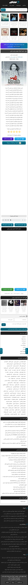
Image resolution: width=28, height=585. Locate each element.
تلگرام (7, 582)
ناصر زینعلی (23, 414)
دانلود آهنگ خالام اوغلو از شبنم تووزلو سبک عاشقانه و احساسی (14, 516)
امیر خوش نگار (23, 366)
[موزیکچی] (14, 2)
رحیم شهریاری (14, 376)
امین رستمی (23, 368)
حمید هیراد (23, 376)
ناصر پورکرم (6, 412)
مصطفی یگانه (9, 403)
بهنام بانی (16, 372)
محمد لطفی (17, 410)
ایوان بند (14, 370)
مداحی (24, 5)
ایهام (6, 370)
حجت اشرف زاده (22, 374)
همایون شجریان (13, 414)
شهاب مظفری (5, 385)
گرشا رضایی (18, 395)
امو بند (9, 370)
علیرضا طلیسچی (16, 387)
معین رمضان (11, 408)
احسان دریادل (16, 366)
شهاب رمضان (23, 387)
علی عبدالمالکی (9, 387)
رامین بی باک (7, 376)
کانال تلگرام (19, 139)
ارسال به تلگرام (20, 289)
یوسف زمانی (6, 414)
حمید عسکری (15, 374)
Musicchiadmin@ (16, 46)
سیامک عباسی (7, 380)
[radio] (19, 132)
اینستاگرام (19, 582)
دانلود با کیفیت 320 (20, 225)
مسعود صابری (16, 403)
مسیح (10, 412)
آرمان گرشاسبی (22, 362)
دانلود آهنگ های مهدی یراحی (14, 229)
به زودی (24, 337)
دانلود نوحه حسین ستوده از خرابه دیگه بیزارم (14, 569)
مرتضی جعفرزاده (14, 399)
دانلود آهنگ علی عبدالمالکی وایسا (19, 474)
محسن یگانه (4, 408)
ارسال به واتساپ (6, 289)
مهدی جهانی (23, 408)
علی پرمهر (24, 393)
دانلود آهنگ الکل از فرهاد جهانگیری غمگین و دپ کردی (14, 422)
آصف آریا (6, 362)
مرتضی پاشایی (23, 401)
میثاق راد (24, 412)
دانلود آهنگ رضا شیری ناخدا (20, 462)
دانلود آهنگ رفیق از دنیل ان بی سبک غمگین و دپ (15, 424)
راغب (9, 378)
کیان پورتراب (23, 397)
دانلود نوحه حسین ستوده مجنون (14, 567)
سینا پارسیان (23, 385)
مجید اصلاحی (16, 405)
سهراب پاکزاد (16, 382)
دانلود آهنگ (20, 57)
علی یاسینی (11, 391)
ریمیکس (24, 343)
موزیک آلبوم (23, 351)
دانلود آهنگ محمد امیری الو (20, 491)
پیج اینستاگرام (7, 139)
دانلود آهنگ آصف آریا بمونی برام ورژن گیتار (17, 470)
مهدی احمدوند (9, 401)
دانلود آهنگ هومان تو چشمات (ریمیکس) (17, 460)
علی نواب (19, 393)
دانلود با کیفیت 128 (6, 225)
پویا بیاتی (11, 372)
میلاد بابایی (11, 410)
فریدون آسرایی (13, 393)
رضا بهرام (13, 378)
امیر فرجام (23, 370)
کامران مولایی (12, 395)
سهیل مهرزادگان (22, 380)
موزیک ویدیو (23, 353)
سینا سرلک (11, 385)
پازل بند (6, 372)
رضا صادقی (23, 378)
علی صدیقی (6, 391)
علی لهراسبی (9, 389)
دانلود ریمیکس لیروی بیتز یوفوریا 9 (18, 453)
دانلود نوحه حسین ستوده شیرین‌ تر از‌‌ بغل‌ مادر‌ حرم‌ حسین (14, 572)
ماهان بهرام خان (22, 399)
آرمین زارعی (16, 362)
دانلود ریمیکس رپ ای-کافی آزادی (19, 468)
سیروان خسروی (14, 380)
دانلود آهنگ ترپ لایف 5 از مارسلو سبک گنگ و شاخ (15, 433)
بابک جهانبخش (22, 372)
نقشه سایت (4, 5)
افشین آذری (11, 368)
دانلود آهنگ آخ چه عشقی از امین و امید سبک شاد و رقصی (14, 493)
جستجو (3, 10)
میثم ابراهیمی (23, 403)
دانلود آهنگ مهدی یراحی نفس (17, 51)
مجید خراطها (16, 408)
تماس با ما (12, 5)
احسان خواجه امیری (17, 364)
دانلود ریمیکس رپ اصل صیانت (19, 487)
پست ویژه (24, 339)
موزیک (22, 293)
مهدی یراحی (12, 57)
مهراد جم (6, 410)
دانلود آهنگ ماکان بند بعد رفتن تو (19, 472)
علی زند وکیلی (16, 389)
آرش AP (24, 364)
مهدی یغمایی (23, 405)
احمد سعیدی (9, 366)
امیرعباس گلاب (10, 364)
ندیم (19, 414)
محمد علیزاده (10, 405)
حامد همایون (9, 374)
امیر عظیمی (17, 368)
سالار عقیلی (17, 385)
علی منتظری (23, 391)
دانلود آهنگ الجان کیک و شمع (19, 489)
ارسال (3, 324)
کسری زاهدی (6, 395)
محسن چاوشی (16, 401)
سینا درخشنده (23, 382)
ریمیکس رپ (23, 345)
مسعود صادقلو (7, 399)
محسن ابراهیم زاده (16, 397)
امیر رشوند (6, 368)
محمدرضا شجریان (7, 397)
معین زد (14, 412)
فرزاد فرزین (6, 393)
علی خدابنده (17, 391)
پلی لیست (18, 5)
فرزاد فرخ (24, 395)
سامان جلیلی (10, 382)
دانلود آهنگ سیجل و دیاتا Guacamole (18, 481)
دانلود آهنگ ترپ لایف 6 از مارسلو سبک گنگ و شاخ (15, 430)
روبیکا (13, 582)
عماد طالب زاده (23, 389)
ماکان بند (19, 412)
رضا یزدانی (18, 378)
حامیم (19, 376)
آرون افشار (11, 362)
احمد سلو (18, 370)
